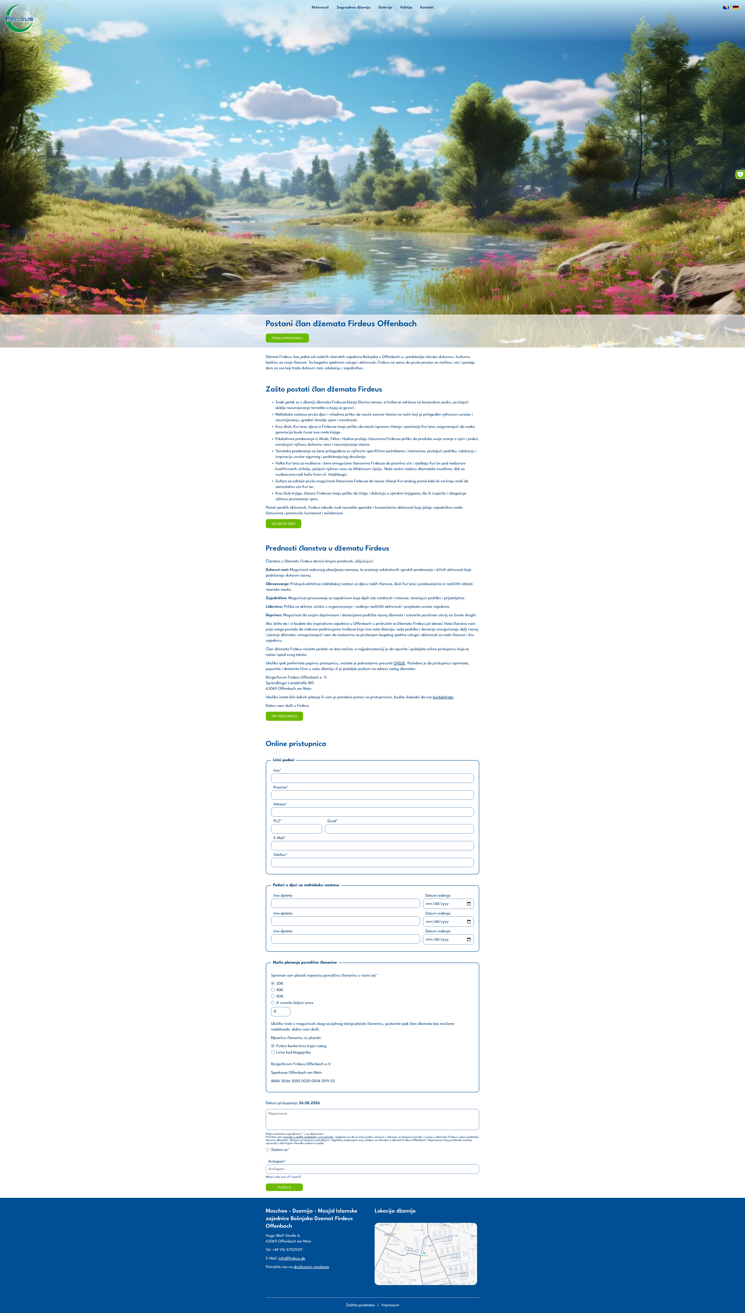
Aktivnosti (320, 8)
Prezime (280, 787)
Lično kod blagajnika (293, 1053)
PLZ (277, 821)
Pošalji (284, 1187)
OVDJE (399, 663)
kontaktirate (443, 697)
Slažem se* (280, 1150)
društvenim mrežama (311, 1267)
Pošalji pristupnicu (287, 338)
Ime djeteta (283, 896)
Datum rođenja (437, 896)
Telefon (280, 855)
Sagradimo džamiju (354, 8)
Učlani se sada (283, 524)
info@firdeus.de (292, 1258)
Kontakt (427, 8)
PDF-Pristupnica (284, 716)
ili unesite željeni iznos (294, 1003)
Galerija (385, 8)
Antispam (277, 1161)
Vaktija (406, 8)
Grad (332, 821)
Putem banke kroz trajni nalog (301, 1046)
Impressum (390, 1305)
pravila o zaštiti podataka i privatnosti (308, 1137)
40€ (279, 990)
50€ (279, 996)
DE (736, 8)
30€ (279, 984)
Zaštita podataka (360, 1305)
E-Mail (279, 838)
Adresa (280, 804)
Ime (277, 771)
